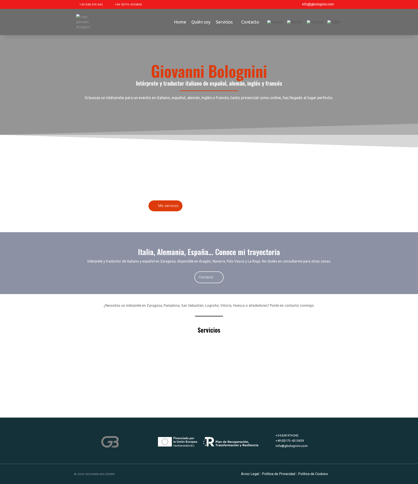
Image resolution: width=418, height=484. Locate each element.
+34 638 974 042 (91, 4)
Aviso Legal (250, 474)
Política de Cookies (313, 474)
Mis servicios (168, 205)
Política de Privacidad (278, 474)
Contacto (206, 277)
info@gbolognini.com (318, 4)
